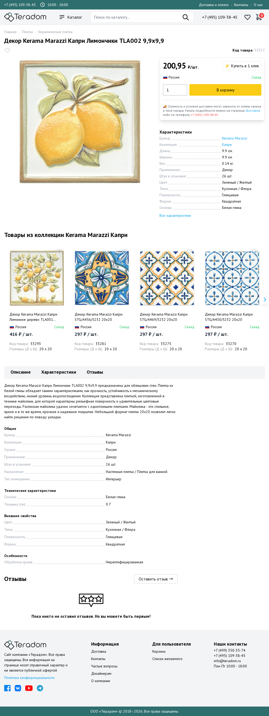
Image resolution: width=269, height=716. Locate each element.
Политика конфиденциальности (29, 677)
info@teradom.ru (227, 660)
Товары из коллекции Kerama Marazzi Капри (66, 235)
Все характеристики (175, 215)
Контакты (241, 4)
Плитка (27, 31)
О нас (258, 4)
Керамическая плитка (55, 31)
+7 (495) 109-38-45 (20, 4)
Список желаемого (167, 658)
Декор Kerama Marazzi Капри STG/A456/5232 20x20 (98, 317)
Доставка (253, 110)
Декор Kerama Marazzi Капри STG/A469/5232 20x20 (164, 317)
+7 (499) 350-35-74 (229, 650)
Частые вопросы (104, 666)
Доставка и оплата (214, 4)
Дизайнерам (101, 673)
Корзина (158, 651)
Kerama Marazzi (234, 138)
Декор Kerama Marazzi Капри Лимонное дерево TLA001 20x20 (33, 317)
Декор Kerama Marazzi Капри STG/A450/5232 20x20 (229, 317)
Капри (227, 144)
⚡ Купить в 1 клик (242, 65)
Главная (10, 31)
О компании (100, 680)
